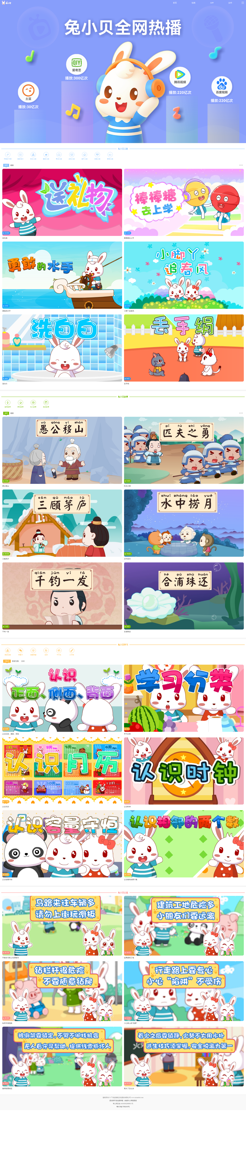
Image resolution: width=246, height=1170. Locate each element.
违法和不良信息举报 (116, 1100)
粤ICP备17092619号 (123, 1107)
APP (212, 3)
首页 (175, 3)
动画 (193, 3)
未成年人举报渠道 (130, 1100)
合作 (230, 3)
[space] (6, 3)
